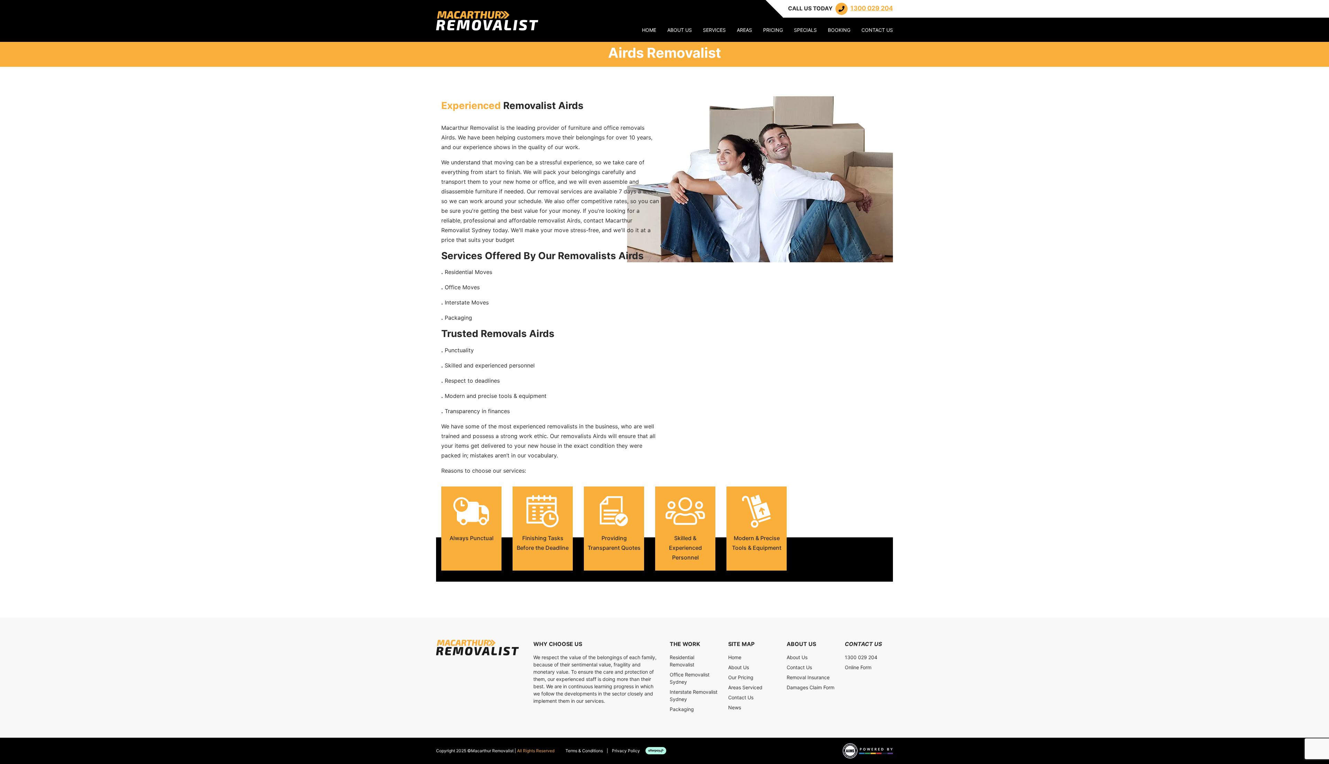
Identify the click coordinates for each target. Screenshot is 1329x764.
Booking (839, 30)
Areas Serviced (745, 687)
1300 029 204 (861, 657)
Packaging (682, 709)
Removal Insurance (808, 677)
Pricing (773, 30)
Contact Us (877, 30)
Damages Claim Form (810, 687)
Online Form (858, 667)
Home (649, 30)
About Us (679, 30)
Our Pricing (740, 677)
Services (714, 30)
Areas (744, 30)
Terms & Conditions (584, 750)
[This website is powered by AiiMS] (868, 750)
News (734, 707)
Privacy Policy (626, 750)
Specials (805, 30)
